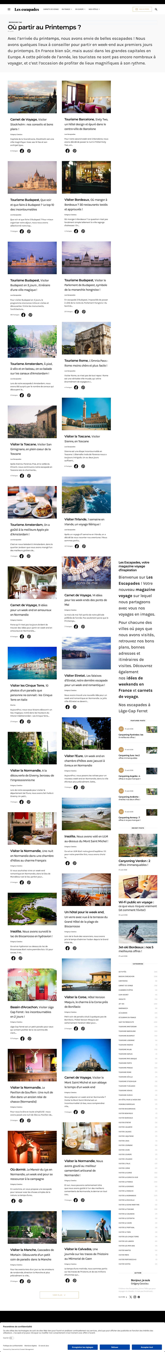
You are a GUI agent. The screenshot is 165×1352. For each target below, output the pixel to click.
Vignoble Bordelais (127, 1104)
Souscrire (144, 9)
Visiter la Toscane (126, 1209)
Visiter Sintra (124, 1264)
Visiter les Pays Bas (127, 1246)
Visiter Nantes (125, 1250)
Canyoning (123, 981)
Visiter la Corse (125, 1173)
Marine (12, 705)
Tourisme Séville (126, 1077)
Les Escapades (15, 215)
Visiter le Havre (125, 1223)
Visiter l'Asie (124, 1141)
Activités (122, 972)
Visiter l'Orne (124, 1168)
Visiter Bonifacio (126, 1113)
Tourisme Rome (125, 1072)
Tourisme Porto (125, 1063)
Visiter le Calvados (126, 1214)
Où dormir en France (127, 1017)
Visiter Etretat (125, 1122)
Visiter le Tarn (125, 1232)
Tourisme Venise (125, 1090)
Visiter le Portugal (126, 1227)
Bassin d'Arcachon (126, 976)
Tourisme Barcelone (127, 1031)
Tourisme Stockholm (127, 1081)
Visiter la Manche (126, 1191)
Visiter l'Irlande (125, 1159)
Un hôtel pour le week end (130, 1100)
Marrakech (123, 1008)
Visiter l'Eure (124, 1150)
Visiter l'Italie (124, 1163)
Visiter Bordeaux (126, 1118)
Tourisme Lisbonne (126, 1040)
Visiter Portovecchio (127, 1259)
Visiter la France (126, 1182)
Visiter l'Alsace (125, 1132)
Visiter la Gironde (126, 1186)
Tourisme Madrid (126, 1045)
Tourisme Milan (125, 1049)
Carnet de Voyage (126, 985)
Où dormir (123, 1013)
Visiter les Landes (126, 1241)
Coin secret (124, 995)
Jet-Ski (121, 1004)
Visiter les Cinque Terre (129, 1237)
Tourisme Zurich (126, 1095)
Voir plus (57, 1295)
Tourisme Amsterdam (128, 1027)
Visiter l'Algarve (125, 1127)
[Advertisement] (138, 515)
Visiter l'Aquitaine (126, 1136)
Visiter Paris (124, 1255)
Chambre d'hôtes (126, 990)
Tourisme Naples (126, 1054)
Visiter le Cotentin (126, 1218)
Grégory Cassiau (16, 134)
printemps (49, 38)
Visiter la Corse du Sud (128, 1177)
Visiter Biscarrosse (127, 1109)
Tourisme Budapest (127, 1036)
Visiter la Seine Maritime (129, 1205)
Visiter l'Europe (125, 1154)
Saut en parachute (126, 1022)
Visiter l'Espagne (126, 1145)
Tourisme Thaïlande (127, 1086)
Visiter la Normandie (127, 1196)
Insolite (122, 999)
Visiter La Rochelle (126, 1200)
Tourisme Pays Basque (128, 1059)
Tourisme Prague (126, 1068)
